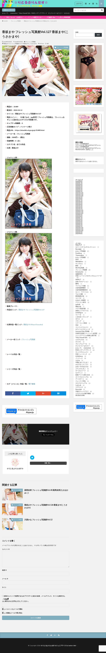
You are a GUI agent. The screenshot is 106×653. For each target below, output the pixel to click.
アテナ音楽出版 (82, 308)
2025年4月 (79, 204)
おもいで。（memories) (9, 13)
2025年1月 (79, 209)
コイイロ (79, 298)
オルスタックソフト (83, 364)
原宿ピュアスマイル (83, 310)
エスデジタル (81, 339)
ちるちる (67, 13)
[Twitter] (28, 393)
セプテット (80, 373)
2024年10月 (79, 213)
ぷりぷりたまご (82, 368)
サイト (4, 587)
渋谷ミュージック (82, 354)
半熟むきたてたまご (83, 362)
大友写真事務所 (81, 288)
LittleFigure (80, 312)
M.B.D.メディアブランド (39, 13)
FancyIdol (80, 389)
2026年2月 (79, 190)
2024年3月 (79, 223)
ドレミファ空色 (82, 381)
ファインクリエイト (83, 327)
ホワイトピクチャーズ (84, 329)
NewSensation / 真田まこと (84, 149)
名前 (4, 570)
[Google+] (43, 393)
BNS (78, 265)
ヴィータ (79, 315)
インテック (80, 358)
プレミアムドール (82, 344)
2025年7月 (79, 200)
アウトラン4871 (82, 302)
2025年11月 (79, 194)
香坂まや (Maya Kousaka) (33, 324)
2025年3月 (79, 206)
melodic (79, 304)
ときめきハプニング (83, 317)
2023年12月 (79, 228)
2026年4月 (79, 187)
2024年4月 (79, 222)
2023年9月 (79, 232)
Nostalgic (80, 249)
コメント (6, 549)
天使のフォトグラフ (83, 391)
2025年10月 (79, 196)
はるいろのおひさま (83, 366)
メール (5, 578)
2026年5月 (79, 185)
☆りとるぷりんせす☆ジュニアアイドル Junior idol (59, 645)
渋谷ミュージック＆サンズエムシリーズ (88, 276)
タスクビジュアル (82, 383)
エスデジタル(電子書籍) (84, 393)
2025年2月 (79, 207)
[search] (102, 10)
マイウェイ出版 (82, 286)
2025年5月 (79, 203)
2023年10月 (79, 230)
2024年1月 (79, 226)
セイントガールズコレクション (86, 247)
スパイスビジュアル (83, 377)
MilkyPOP (80, 245)
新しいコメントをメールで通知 (12, 609)
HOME (6, 21)
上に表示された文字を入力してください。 (16, 601)
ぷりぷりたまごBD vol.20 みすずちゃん (88, 145)
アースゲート (81, 379)
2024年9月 (79, 214)
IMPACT (79, 279)
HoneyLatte (80, 272)
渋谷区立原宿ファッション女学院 (88, 333)
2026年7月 (79, 183)
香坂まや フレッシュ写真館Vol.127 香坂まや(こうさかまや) (40, 21)
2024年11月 (79, 212)
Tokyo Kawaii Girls (24, 13)
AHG (78, 259)
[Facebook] (12, 393)
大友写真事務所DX (83, 290)
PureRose (80, 253)
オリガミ (79, 342)
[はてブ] (58, 393)
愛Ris (78, 283)
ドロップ (79, 321)
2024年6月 (79, 219)
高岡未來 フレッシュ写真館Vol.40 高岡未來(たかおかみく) (46, 491)
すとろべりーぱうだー (55, 13)
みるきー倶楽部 (82, 300)
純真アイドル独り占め (84, 375)
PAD (78, 325)
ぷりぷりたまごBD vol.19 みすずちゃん (88, 148)
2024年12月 (79, 210)
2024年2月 (79, 225)
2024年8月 (79, 216)
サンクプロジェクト (83, 352)
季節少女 (79, 306)
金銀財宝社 (80, 274)
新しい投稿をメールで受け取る (12, 613)
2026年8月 (79, 181)
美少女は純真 (81, 268)
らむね (79, 360)
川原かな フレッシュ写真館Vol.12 (38, 519)
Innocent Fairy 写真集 (83, 331)
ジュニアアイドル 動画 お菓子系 (87, 335)
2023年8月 (79, 233)
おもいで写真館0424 (82, 146)
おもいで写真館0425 (82, 144)
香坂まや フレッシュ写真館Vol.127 (31, 310)
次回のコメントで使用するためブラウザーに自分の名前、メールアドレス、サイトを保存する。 (35, 596)
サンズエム (80, 263)
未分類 (77, 395)
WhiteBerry (80, 261)
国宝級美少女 (81, 296)
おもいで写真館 (82, 251)
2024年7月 (79, 217)
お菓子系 (79, 3)
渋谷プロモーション (83, 281)
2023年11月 (79, 229)
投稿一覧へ (48, 463)
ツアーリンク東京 (82, 323)
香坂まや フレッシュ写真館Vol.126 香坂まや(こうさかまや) (45, 506)
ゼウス (79, 319)
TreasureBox (81, 255)
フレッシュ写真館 (16, 21)
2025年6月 (79, 201)
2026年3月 (79, 188)
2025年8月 (79, 199)
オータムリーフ (82, 371)
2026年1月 (79, 191)
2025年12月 (79, 193)
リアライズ (80, 387)
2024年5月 (79, 220)
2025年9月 (79, 197)
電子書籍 (31, 384)
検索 (76, 32)
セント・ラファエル (83, 292)
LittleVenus (80, 356)
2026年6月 (79, 184)
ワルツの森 (80, 294)
